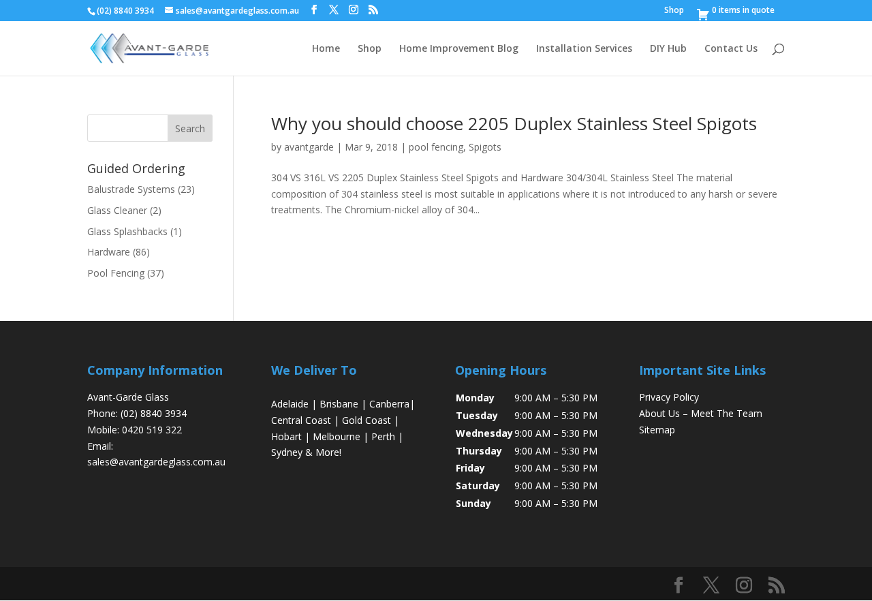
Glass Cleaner (117, 210)
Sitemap (657, 429)
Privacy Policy (669, 396)
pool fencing (436, 146)
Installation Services (584, 49)
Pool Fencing (115, 272)
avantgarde (309, 146)
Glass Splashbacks (127, 231)
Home (326, 49)
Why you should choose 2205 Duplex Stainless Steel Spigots (514, 123)
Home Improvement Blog (458, 49)
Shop (674, 11)
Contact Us (731, 49)
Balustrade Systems (131, 189)
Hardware (108, 251)
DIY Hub (668, 49)
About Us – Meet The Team (700, 413)
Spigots (485, 146)
